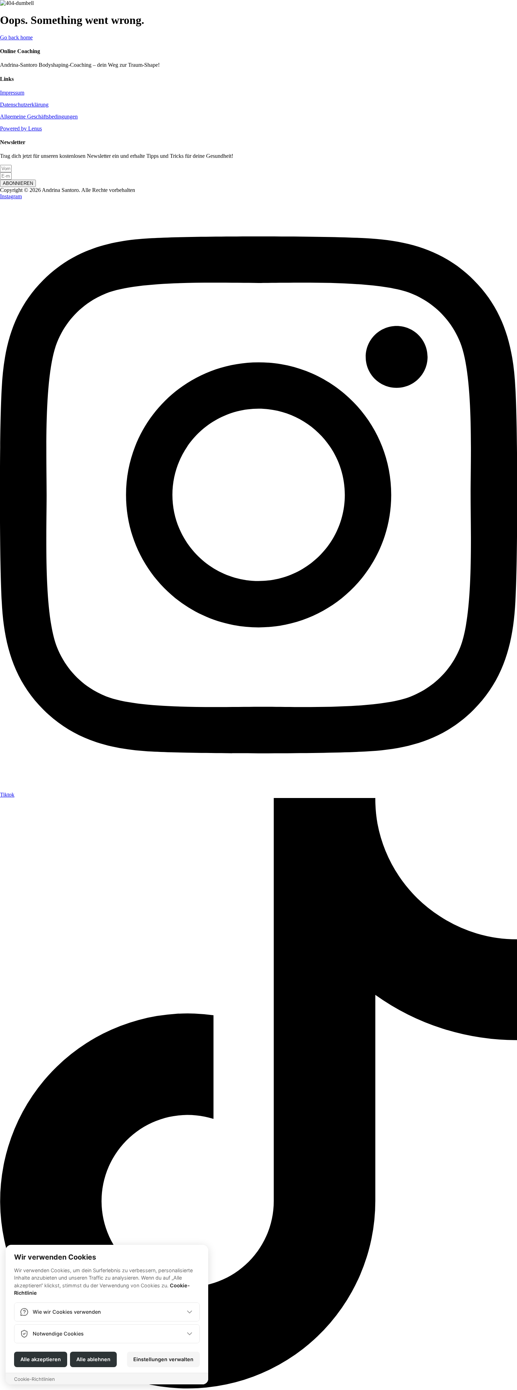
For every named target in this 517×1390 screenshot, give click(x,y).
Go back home (16, 37)
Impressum (12, 93)
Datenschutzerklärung (24, 105)
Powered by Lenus (21, 128)
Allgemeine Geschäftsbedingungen (39, 117)
